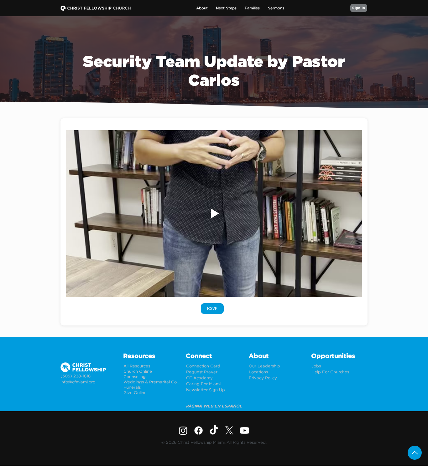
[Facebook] (198, 430)
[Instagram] (183, 430)
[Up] (415, 453)
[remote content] (213, 308)
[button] (202, 8)
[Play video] (214, 213)
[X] (229, 430)
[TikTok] (213, 430)
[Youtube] (244, 430)
